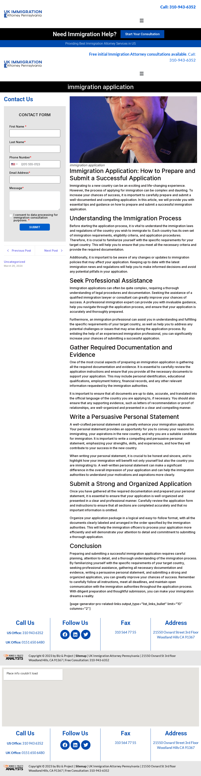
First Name (17, 126)
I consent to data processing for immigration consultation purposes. (36, 217)
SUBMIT (34, 227)
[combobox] (14, 164)
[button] (141, 20)
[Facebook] (65, 634)
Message (16, 188)
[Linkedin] (75, 634)
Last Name (17, 142)
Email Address (19, 172)
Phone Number (20, 157)
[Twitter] (85, 634)
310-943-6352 (182, 7)
